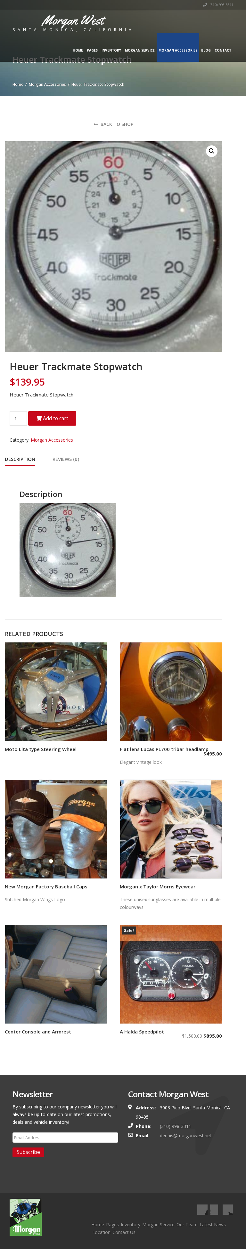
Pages (92, 50)
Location (101, 1232)
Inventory (111, 50)
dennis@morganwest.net (185, 1135)
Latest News (213, 1224)
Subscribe (28, 1151)
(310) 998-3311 (221, 5)
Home (78, 50)
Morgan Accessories (178, 50)
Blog (206, 50)
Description (20, 459)
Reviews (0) (66, 459)
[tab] (20, 459)
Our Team (187, 1224)
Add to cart (55, 418)
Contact (223, 50)
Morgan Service (140, 50)
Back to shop (116, 124)
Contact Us (123, 1232)
